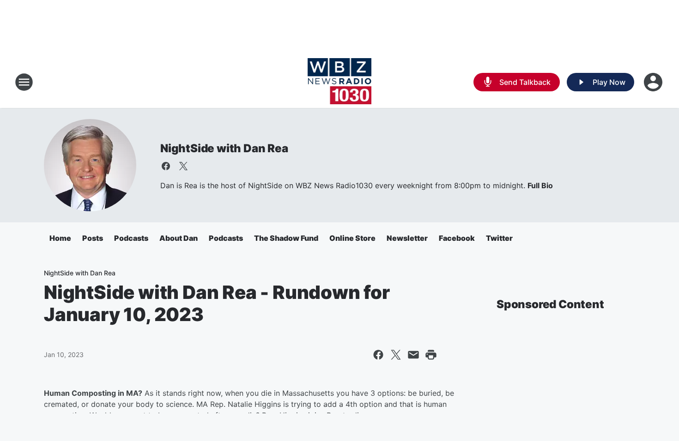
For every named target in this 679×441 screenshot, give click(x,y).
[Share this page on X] (395, 354)
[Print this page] (430, 354)
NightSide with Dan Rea (224, 148)
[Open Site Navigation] (24, 82)
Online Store (352, 238)
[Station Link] (340, 82)
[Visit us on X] (183, 166)
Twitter (499, 238)
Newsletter (407, 238)
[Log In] (654, 82)
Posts (92, 238)
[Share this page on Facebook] (378, 354)
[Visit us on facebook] (165, 166)
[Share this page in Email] (413, 354)
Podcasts (131, 238)
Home (60, 238)
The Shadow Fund (286, 238)
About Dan (178, 238)
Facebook (457, 238)
